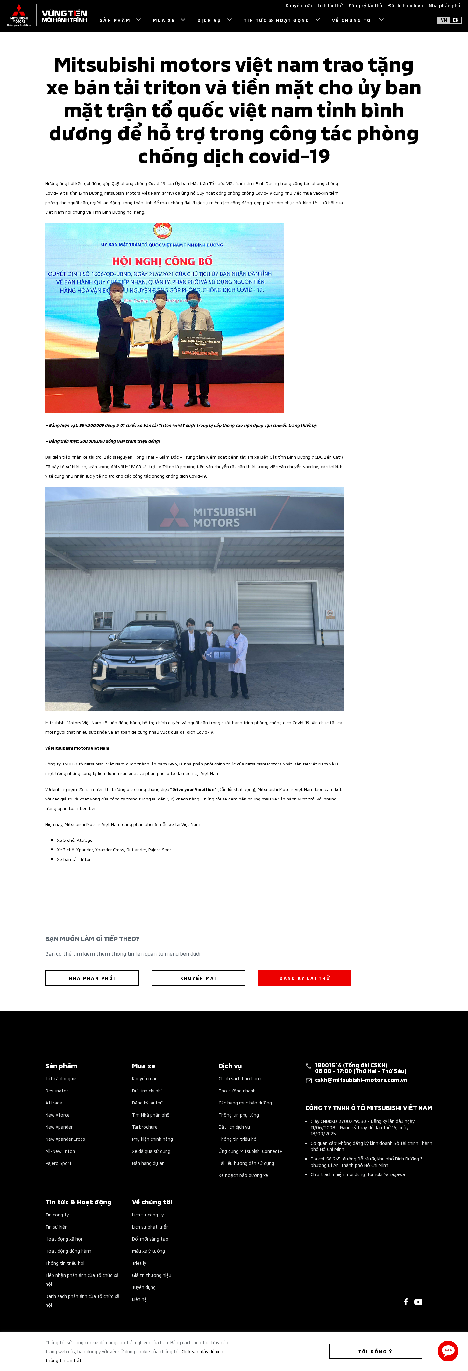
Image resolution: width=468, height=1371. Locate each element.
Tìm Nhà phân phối (151, 1114)
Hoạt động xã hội (64, 1239)
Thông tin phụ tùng (239, 1114)
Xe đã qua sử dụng (151, 1151)
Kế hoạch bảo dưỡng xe (243, 1175)
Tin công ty (57, 1214)
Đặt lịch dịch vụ (234, 1127)
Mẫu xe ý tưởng (148, 1251)
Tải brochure (145, 1127)
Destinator (57, 1090)
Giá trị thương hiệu (151, 1275)
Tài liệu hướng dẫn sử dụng (246, 1163)
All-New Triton (60, 1151)
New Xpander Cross (65, 1139)
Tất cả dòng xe (61, 1078)
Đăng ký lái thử (147, 1102)
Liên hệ (139, 1299)
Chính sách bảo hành (240, 1078)
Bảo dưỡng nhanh (237, 1090)
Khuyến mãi (144, 1078)
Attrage (54, 1102)
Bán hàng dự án (148, 1163)
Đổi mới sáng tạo (150, 1239)
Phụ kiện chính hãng (152, 1139)
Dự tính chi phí (147, 1090)
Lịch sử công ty (148, 1214)
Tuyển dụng (144, 1287)
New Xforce (58, 1114)
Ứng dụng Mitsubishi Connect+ (250, 1151)
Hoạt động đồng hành (68, 1251)
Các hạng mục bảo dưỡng (245, 1102)
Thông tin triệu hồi (238, 1139)
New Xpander (59, 1127)
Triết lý (139, 1263)
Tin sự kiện (56, 1226)
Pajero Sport (59, 1163)
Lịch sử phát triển (150, 1226)
